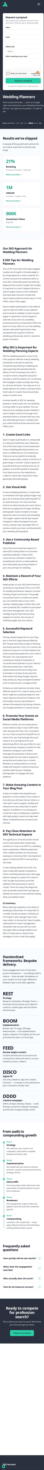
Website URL (10, 47)
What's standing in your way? (16, 56)
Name (8, 27)
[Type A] (5, 4)
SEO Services (9, 1464)
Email (8, 37)
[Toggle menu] (38, 4)
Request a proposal (23, 81)
